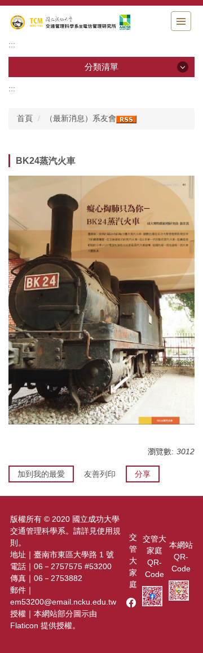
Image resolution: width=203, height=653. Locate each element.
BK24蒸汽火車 (46, 161)
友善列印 (100, 473)
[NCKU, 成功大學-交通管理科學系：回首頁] (70, 22)
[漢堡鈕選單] (181, 21)
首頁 (25, 118)
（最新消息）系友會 (80, 118)
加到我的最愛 (41, 473)
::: (11, 44)
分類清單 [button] (101, 66)
